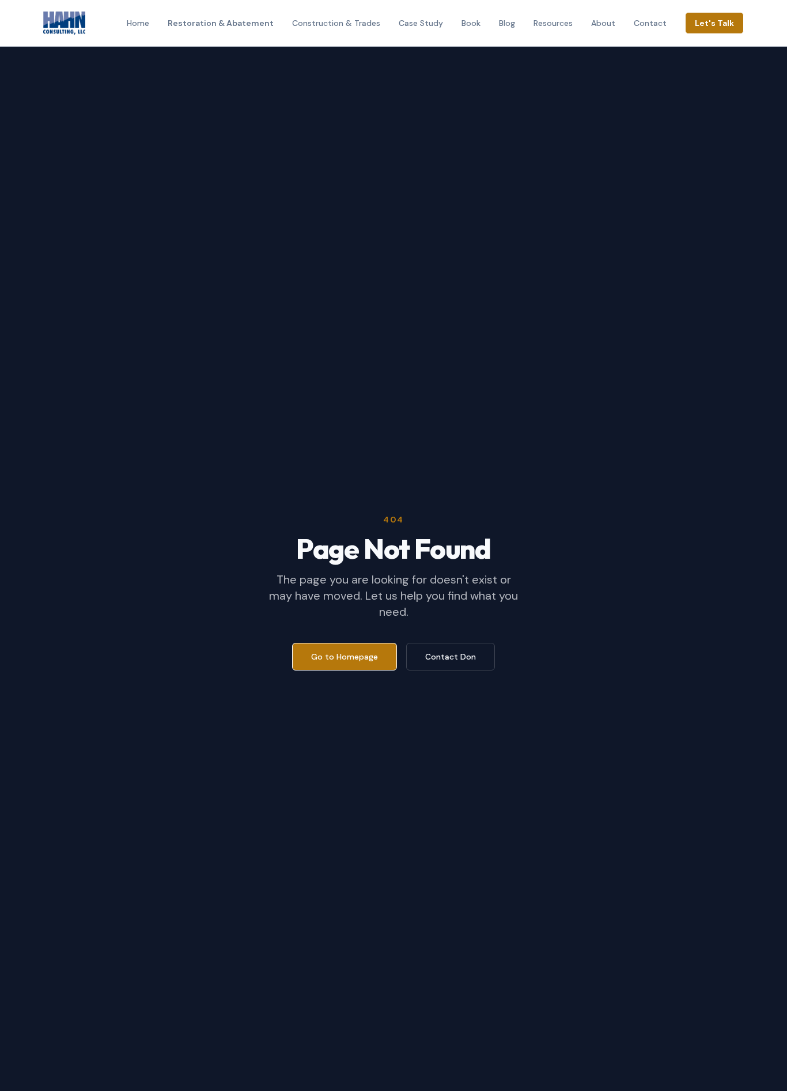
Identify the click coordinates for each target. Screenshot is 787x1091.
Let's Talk (714, 23)
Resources (553, 23)
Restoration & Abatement (221, 23)
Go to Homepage (344, 656)
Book (470, 23)
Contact (650, 23)
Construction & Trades (336, 23)
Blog (507, 23)
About (603, 23)
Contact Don (450, 656)
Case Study (421, 23)
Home (138, 23)
